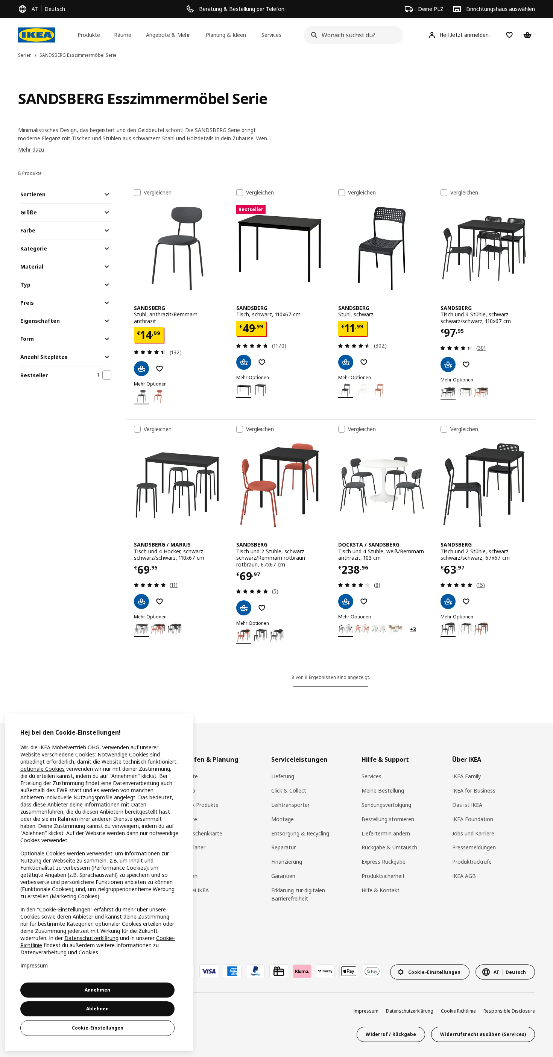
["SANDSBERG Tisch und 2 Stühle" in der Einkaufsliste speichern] (261, 607)
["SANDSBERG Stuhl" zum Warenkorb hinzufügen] (141, 368)
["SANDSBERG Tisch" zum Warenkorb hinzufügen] (243, 362)
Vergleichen (158, 192)
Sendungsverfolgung (386, 804)
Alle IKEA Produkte (196, 804)
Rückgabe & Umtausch (389, 847)
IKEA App (184, 790)
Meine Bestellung (383, 790)
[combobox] (351, 35)
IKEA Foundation (472, 819)
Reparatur (283, 847)
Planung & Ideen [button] (226, 34)
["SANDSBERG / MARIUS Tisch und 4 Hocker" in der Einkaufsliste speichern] (159, 601)
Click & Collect (288, 790)
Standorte (185, 776)
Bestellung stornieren (388, 819)
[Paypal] (255, 971)
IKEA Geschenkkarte (197, 833)
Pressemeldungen (474, 847)
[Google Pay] (372, 971)
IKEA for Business (473, 790)
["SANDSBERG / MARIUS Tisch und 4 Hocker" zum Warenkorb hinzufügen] (141, 601)
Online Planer (189, 847)
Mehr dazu (31, 149)
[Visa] (208, 971)
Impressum (366, 1011)
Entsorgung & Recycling (300, 833)
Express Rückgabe (384, 861)
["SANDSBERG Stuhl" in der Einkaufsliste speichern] (159, 368)
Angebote (185, 819)
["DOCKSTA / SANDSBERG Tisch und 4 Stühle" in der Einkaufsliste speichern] (363, 601)
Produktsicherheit (383, 875)
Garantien (283, 875)
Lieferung (282, 776)
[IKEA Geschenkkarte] (278, 971)
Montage (282, 819)
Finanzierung (286, 861)
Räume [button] (122, 34)
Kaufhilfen (185, 875)
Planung (183, 861)
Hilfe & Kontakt (381, 890)
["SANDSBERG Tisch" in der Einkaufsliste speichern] (261, 362)
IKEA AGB (464, 875)
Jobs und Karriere (473, 833)
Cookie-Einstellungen (97, 1028)
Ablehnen (97, 1008)
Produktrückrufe (472, 861)
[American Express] (232, 971)
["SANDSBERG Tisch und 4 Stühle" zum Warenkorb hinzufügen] (448, 364)
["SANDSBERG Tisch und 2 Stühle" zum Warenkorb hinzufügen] (243, 607)
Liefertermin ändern (386, 833)
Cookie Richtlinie (458, 1011)
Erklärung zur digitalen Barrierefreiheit (298, 894)
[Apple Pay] (348, 971)
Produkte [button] (88, 34)
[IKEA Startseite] (36, 35)
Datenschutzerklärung (409, 1011)
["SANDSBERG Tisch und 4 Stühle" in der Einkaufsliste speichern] (466, 364)
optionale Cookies (42, 768)
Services (371, 776)
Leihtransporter (290, 804)
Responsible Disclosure (509, 1011)
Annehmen (97, 990)
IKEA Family (466, 776)
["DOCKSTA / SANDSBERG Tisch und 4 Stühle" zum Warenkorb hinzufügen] (345, 601)
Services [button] (271, 34)
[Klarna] (302, 971)
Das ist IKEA (467, 804)
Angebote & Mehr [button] (168, 34)
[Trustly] (325, 971)
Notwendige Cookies (123, 754)
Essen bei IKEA (191, 890)
